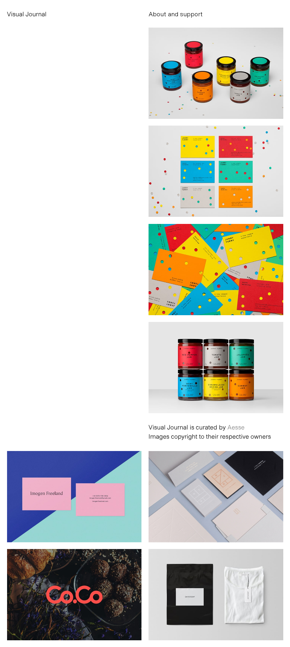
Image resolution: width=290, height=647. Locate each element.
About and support (176, 14)
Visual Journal (27, 14)
